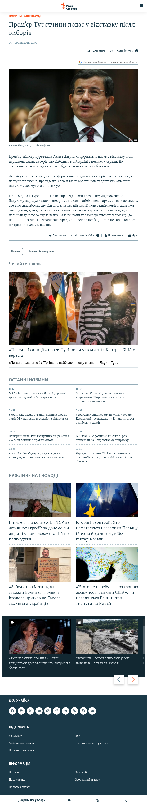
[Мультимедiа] (70, 800)
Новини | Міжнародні (26, 16)
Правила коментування (91, 743)
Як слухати (16, 736)
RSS (77, 736)
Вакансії (81, 772)
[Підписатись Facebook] (12, 710)
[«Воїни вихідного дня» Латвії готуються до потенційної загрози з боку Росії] (40, 636)
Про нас (14, 772)
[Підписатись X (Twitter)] (30, 710)
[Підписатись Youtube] (39, 710)
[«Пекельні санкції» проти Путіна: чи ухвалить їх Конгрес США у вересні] (73, 308)
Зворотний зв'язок (87, 780)
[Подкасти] (97, 800)
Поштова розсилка (21, 750)
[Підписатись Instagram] (47, 710)
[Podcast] (83, 710)
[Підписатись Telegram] (65, 710)
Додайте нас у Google (32, 800)
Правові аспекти (20, 787)
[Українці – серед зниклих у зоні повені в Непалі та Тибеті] (107, 636)
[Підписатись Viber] (56, 710)
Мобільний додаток (22, 743)
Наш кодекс (17, 780)
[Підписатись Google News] (21, 710)
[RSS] (74, 710)
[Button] (96, 51)
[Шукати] (125, 800)
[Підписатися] (92, 710)
